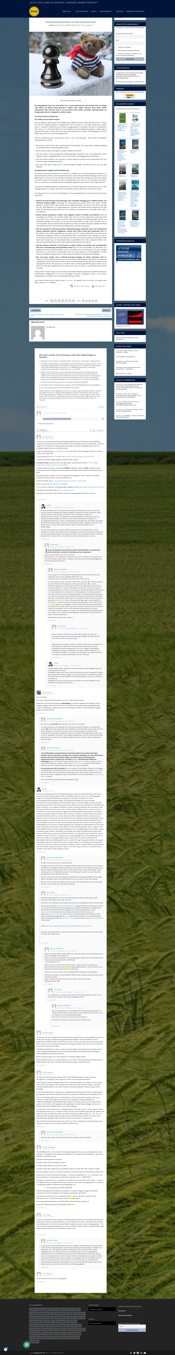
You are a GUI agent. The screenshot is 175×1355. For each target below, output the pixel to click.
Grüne (46, 1321)
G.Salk (60, 547)
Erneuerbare (60, 1317)
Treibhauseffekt (74, 1333)
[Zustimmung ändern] (6, 1349)
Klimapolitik (76, 1325)
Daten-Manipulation (45, 1313)
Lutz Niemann (58, 507)
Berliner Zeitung (78, 763)
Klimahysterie (51, 1325)
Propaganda (54, 1333)
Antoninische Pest (53, 914)
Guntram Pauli (47, 1032)
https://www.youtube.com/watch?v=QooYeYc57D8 (78, 456)
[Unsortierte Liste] (57, 419)
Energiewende (48, 1317)
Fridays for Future (77, 1317)
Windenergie (64, 1337)
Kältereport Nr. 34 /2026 (123, 373)
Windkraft (75, 1337)
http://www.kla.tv (55, 484)
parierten (75, 759)
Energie (81, 1313)
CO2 (78, 1309)
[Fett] (44, 419)
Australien (54, 1309)
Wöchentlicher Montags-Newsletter (129, 50)
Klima (78, 25)
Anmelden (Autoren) (135, 11)
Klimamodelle (64, 1325)
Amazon (47, 282)
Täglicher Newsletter (124, 47)
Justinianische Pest (95, 918)
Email (117, 40)
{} (67, 418)
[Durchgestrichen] (52, 419)
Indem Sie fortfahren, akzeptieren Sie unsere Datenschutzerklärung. (128, 54)
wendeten (83, 761)
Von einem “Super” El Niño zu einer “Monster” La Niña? (127, 351)
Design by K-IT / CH (39, 1353)
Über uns (67, 11)
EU (68, 1317)
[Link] (64, 419)
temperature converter (123, 326)
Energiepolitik (35, 1317)
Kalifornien (61, 1321)
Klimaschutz (34, 1329)
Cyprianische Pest (67, 918)
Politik (45, 1333)
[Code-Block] (62, 419)
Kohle (56, 1329)
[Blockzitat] (59, 419)
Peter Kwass (65, 572)
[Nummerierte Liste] (54, 419)
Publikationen (81, 11)
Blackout (64, 1309)
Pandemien (71, 906)
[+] (70, 418)
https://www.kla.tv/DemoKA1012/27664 (91, 487)
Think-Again (69, 280)
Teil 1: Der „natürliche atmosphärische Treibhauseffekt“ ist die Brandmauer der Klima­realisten (128, 395)
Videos (94, 11)
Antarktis (44, 1309)
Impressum (121, 1311)
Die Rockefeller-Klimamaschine (125, 357)
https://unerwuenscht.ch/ (66, 490)
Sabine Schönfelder (71, 628)
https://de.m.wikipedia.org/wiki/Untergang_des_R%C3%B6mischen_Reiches (68, 926)
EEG (75, 1313)
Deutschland (60, 1313)
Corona (33, 1313)
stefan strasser (59, 1134)
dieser (98, 770)
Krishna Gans (58, 721)
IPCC (52, 1321)
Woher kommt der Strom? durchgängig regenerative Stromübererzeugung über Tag (127, 403)
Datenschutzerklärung (125, 1315)
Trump (32, 1337)
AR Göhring (61, 25)
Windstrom (34, 1341)
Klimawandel (61, 906)
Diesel (69, 1313)
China (72, 1309)
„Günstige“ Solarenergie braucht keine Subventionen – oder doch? (128, 368)
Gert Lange (58, 1243)
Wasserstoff (46, 1337)
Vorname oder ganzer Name (124, 33)
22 (83, 25)
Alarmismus (34, 1309)
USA (38, 1337)
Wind (55, 1337)
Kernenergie (72, 1321)
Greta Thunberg (36, 1321)
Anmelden (101, 407)
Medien (82, 1329)
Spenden (120, 11)
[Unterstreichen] (49, 419)
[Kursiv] (47, 419)
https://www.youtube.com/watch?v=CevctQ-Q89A (70, 481)
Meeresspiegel (35, 1333)
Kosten (63, 1329)
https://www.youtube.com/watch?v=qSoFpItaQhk (52, 465)
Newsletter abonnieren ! (46, 423)
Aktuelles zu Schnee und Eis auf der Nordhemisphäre (127, 362)
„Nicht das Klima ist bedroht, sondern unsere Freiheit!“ (63, 2)
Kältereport (72, 1329)
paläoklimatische (46, 912)
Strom (64, 1333)
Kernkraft (33, 1325)
